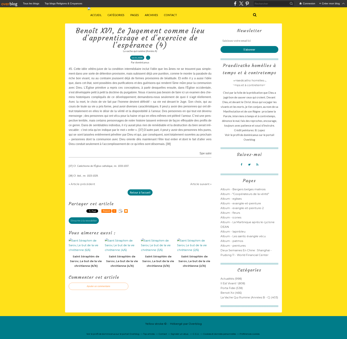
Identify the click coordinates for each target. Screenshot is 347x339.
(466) (231, 292)
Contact (170, 15)
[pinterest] (247, 3)
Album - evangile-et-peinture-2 (242, 208)
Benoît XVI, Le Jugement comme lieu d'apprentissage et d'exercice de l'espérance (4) (140, 38)
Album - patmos (231, 241)
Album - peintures (233, 245)
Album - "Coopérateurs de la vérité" (244, 194)
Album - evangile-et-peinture (240, 203)
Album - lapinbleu (232, 231)
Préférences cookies (250, 334)
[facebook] (235, 3)
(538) (231, 288)
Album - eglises (231, 198)
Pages (134, 15)
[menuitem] (96, 15)
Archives (151, 15)
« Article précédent (82, 184)
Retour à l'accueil (140, 192)
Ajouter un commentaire (98, 286)
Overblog (195, 323)
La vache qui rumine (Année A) (140, 51)
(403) (249, 297)
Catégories (116, 15)
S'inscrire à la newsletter (83, 220)
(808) (232, 283)
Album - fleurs (230, 212)
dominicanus (251, 134)
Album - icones (230, 217)
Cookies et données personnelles (219, 334)
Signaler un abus (180, 334)
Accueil (96, 15)
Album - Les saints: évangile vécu (243, 236)
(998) (231, 278)
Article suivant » (200, 184)
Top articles (149, 334)
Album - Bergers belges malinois (242, 189)
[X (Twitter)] (241, 3)
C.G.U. (196, 334)
